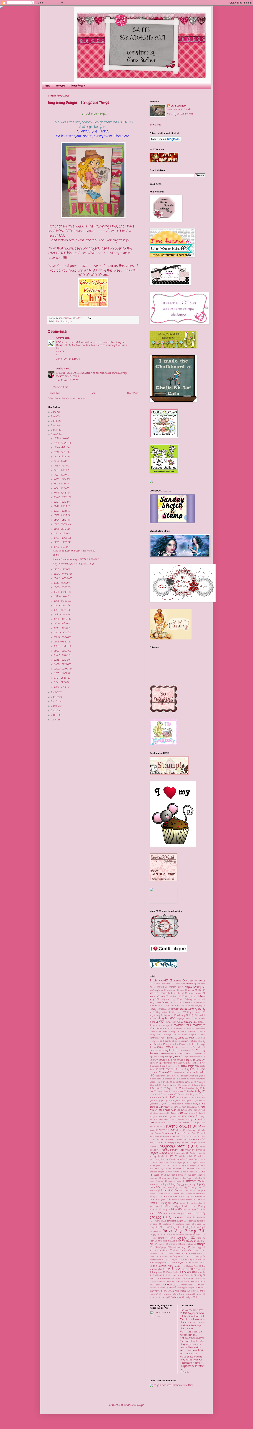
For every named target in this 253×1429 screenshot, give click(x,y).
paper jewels (167, 1178)
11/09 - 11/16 (60, 470)
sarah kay (167, 1213)
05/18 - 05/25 (61, 601)
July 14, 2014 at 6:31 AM (68, 359)
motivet (166, 1165)
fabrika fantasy (170, 1085)
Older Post (132, 393)
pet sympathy (181, 1187)
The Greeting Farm (177, 1263)
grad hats (199, 1100)
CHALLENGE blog (61, 253)
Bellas (181, 1002)
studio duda (157, 1253)
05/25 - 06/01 (61, 596)
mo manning (164, 1162)
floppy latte (172, 1088)
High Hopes (164, 1110)
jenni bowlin (175, 1122)
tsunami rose (176, 1275)
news (200, 1168)
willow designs (197, 1291)
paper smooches (156, 1181)
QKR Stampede (158, 1200)
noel (185, 1172)
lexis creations (190, 1136)
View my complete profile (180, 114)
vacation (153, 1278)
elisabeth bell (170, 1079)
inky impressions (196, 1119)
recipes (182, 1203)
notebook (193, 1172)
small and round (183, 1234)
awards (153, 996)
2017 (53, 421)
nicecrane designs (157, 1172)
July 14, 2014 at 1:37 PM (67, 380)
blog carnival (161, 1012)
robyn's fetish (169, 1209)
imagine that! (156, 1116)
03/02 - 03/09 (61, 651)
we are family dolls (180, 1281)
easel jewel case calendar (177, 1076)
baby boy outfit (175, 996)
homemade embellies (158, 1113)
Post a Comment (60, 387)
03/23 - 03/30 (61, 637)
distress (155, 1066)
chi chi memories (175, 1028)
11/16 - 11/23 (60, 466)
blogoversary (168, 1015)
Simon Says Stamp (179, 1231)
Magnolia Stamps (174, 1146)
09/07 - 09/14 (61, 511)
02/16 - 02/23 (61, 660)
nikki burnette (173, 1172)
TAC (187, 1256)
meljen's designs (158, 1153)
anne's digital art (157, 990)
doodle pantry (166, 1069)
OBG (203, 1172)
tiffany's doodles (172, 1272)
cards (155, 1022)
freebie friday (194, 1091)
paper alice (154, 1178)
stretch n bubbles (198, 1250)
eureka (187, 1082)
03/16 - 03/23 (61, 642)
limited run (181, 1139)
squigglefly (183, 1238)
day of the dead (172, 1044)
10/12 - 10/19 (60, 488)
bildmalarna (169, 1005)
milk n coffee (178, 1159)
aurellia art (179, 993)
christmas (190, 1028)
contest (184, 1031)
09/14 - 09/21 (61, 506)
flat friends (157, 1088)
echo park (156, 1078)
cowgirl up (170, 1034)
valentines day (168, 1278)
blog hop (176, 1012)
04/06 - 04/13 (60, 628)
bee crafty (170, 1002)
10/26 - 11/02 (60, 479)
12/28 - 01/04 (60, 438)
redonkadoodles (196, 1203)
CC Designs (186, 1022)
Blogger (140, 1405)
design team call (191, 1047)
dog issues (172, 1066)
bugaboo (164, 1018)
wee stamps (196, 1281)
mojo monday (197, 1162)
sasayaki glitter (184, 1213)
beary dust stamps (195, 999)
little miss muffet (157, 1142)
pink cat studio (166, 1190)
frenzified (154, 1094)
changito (160, 1028)
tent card (201, 1259)
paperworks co (156, 1184)
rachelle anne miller (182, 1199)
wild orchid (162, 1291)
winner (199, 1294)
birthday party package (158, 1009)
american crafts (175, 987)
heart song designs (189, 1107)
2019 (54, 412)
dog (163, 1066)
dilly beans (191, 1062)
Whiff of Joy (169, 1285)
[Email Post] (89, 318)
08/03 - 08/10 (60, 533)
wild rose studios (178, 1291)
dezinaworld (185, 1050)
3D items (175, 981)
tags (200, 1256)
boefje (191, 1015)
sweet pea (168, 1256)
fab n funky (198, 1082)
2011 (53, 701)
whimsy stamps (168, 1287)
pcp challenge (170, 1184)
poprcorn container (195, 1193)
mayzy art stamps (193, 1150)
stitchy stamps (180, 1250)
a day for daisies (196, 981)
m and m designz (190, 1142)
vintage (166, 1281)
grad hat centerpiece (183, 1100)
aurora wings (194, 993)
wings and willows (170, 1294)
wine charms (155, 1294)
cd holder (201, 1022)
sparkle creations (157, 1238)
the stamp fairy (163, 1266)
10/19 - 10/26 (60, 484)
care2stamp (171, 1022)
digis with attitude (175, 1060)
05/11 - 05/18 (60, 605)
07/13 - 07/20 (60, 547)
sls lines (169, 1234)
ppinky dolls (154, 1196)
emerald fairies (169, 1082)
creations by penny (174, 1038)
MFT (171, 1156)
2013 (53, 692)
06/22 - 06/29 (61, 578)
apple (182, 990)
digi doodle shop (157, 1056)
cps (179, 1034)
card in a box (200, 1018)
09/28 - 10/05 (61, 497)
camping (179, 1018)
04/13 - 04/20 (60, 623)
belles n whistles (196, 1002)
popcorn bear (179, 1193)
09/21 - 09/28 (61, 502)
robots (155, 1209)
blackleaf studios (178, 1009)
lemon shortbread (171, 1136)
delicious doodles (163, 1047)
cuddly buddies (156, 1041)
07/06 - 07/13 (60, 569)
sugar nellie (187, 1253)
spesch (170, 1238)
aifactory (166, 984)
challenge (179, 1025)
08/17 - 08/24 (61, 524)
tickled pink (200, 1269)
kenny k (164, 1130)
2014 (53, 434)
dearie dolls (186, 1044)
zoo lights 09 (190, 1297)
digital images (156, 1062)
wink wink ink (187, 1294)
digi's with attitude (157, 1060)
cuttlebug (193, 1041)
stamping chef (163, 1247)
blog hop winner (194, 1012)
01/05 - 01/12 (60, 687)
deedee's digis (199, 1044)
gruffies (165, 1104)
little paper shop (173, 1142)
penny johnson (166, 1187)
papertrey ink (193, 1181)
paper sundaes (174, 1181)
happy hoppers (171, 1107)
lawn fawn (191, 1133)
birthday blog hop (195, 1005)
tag (194, 1256)
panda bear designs (195, 1175)
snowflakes (197, 1234)
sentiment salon (183, 1224)
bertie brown (155, 1005)
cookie (194, 1031)
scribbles (153, 1224)
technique (189, 1259)
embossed (156, 1082)
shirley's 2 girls (186, 1227)
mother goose (155, 1165)
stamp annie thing (164, 1241)
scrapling (160, 1221)
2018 (53, 416)
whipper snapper (187, 1288)
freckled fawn (162, 1091)
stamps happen (197, 1247)
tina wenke (200, 1272)
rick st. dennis (190, 1206)
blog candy (198, 1009)
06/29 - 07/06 (61, 574)
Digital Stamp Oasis (175, 1063)
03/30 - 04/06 (61, 632)
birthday (180, 1005)
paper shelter (195, 1178)
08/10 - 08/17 (60, 529)
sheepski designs (170, 1227)
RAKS (199, 1199)
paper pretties (180, 1178)
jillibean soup (188, 1122)
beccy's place (155, 1002)
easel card (159, 1076)
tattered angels (156, 1259)
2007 (54, 720)
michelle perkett (185, 1156)
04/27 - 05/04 (61, 615)
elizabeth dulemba (186, 1079)
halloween (176, 1103)
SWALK (200, 1253)
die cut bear (169, 1053)
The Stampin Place (190, 1266)
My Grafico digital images (192, 1165)
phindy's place (196, 1187)
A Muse (157, 984)
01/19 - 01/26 (60, 678)
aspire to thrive (158, 993)
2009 (54, 710)
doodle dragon (187, 1066)
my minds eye (157, 1168)
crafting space (190, 1034)
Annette (60, 338)
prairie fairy (168, 1196)
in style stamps (172, 1116)
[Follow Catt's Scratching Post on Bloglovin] (166, 141)
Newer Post (54, 393)
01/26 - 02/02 (61, 673)
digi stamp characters (193, 1057)
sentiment (167, 1224)
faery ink (185, 1085)
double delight (184, 1069)
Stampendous (186, 1244)
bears (182, 999)
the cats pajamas (158, 1263)
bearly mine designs (168, 999)
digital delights (193, 1060)
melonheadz (179, 1153)
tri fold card (157, 1275)
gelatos (195, 1094)
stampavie (173, 1244)
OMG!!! (56, 555)
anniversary (171, 990)
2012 (54, 697)
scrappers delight (175, 1220)
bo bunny (181, 1015)
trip (166, 1275)
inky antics (179, 1119)
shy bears (154, 1231)
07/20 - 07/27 (61, 542)
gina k (168, 1097)
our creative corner (175, 1175)
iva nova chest (160, 1122)
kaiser (159, 1127)
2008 (54, 715)
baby (163, 996)
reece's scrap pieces (158, 1206)
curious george (180, 1041)
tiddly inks (157, 1272)
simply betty (156, 1234)
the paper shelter (198, 1263)
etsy (180, 1082)
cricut (191, 1037)
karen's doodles (178, 1126)
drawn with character (181, 1072)
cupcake (168, 1041)
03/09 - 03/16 (61, 646)
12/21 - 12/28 (61, 443)
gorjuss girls (164, 1100)
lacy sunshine (172, 1133)
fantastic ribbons (198, 1085)
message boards (157, 1156)
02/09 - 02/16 (61, 664)
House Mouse (176, 1113)
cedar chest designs (161, 1025)
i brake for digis (196, 1113)
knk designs (191, 1130)
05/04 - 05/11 (60, 610)
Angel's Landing (193, 987)
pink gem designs (188, 1190)
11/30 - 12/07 (60, 456)
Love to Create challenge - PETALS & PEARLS (76, 559)
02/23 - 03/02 (61, 655)
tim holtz (187, 1272)
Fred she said (177, 1091)
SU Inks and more (172, 1253)
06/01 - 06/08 (61, 592)
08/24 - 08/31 (61, 520)
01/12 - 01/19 (60, 682)
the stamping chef (64, 321)
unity (199, 1275)
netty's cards (175, 1168)
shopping (199, 1227)
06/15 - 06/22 (61, 583)
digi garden (174, 1057)
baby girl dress (191, 996)
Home (47, 85)
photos (152, 1190)
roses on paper (189, 1209)
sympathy (179, 1256)
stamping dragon (179, 1247)
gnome (152, 1100)
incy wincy (188, 1116)
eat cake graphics (198, 1076)
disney (202, 1063)
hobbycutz (180, 1110)
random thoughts (160, 1203)
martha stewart (169, 1150)
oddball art (158, 1175)
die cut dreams (184, 1053)
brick (154, 1018)
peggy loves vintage (187, 1184)
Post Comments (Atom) (73, 398)
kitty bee (179, 1130)
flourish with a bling (190, 1088)
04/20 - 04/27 (61, 619)
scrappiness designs (195, 1221)
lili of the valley (165, 1139)
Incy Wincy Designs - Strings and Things (73, 564)
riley (203, 1206)
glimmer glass (183, 1097)
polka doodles (164, 1193)
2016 (54, 425)
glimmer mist (197, 1097)
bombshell (201, 1015)
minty (191, 1159)
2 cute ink (156, 981)
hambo (187, 1104)
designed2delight (160, 1050)
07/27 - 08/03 (61, 538)
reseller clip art (175, 1206)
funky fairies (183, 1094)
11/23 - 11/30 (60, 461)
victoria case (155, 1281)
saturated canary (182, 1217)
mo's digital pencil (180, 1162)
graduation (154, 1104)
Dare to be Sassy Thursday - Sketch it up (74, 551)
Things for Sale (78, 85)
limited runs (195, 1139)
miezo (165, 1159)
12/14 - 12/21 (60, 447)
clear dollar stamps (167, 1031)
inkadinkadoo (165, 1119)
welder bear (154, 1285)
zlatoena (177, 1297)
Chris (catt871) (178, 106)
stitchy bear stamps (159, 1250)
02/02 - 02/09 (61, 669)
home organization (195, 1110)
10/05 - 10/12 (60, 493)
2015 (53, 430)
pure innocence (195, 1196)
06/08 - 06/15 (61, 587)
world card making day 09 (160, 1297)
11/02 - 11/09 (60, 475)
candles (189, 1018)
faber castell (155, 1085)
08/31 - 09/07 (61, 515)
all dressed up (189, 983)
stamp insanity (159, 1244)
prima (181, 1196)
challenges (199, 1025)
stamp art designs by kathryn (189, 1241)
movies (175, 1165)
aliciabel (177, 984)
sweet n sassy (155, 1256)
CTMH (200, 1038)
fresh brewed (167, 1094)
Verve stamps (195, 1278)
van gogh (181, 1278)
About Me (60, 85)
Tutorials (189, 1275)
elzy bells (201, 1079)
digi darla (199, 1053)
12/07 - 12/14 (60, 452)
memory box (196, 1153)
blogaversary (155, 1015)
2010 (53, 706)
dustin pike (198, 1072)
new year (190, 1168)
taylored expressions (173, 1259)
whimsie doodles (187, 1285)
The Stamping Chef (102, 226)
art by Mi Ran (195, 990)
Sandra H (60, 368)
